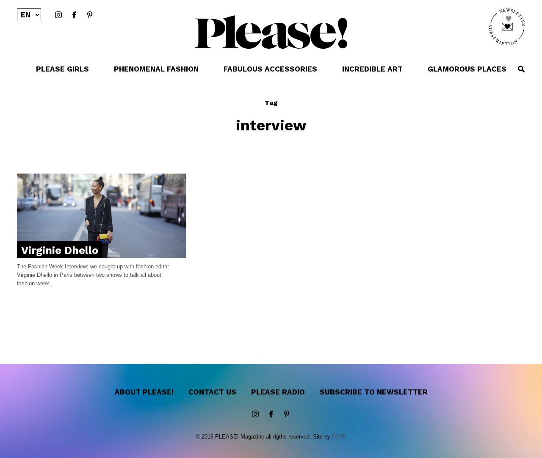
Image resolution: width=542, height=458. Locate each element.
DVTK (339, 436)
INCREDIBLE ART (372, 69)
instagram (58, 15)
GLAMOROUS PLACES (467, 69)
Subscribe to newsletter (374, 392)
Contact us (212, 392)
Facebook (74, 15)
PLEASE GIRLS (62, 69)
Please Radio (278, 392)
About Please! (144, 392)
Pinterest (90, 15)
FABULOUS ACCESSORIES (270, 69)
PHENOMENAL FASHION (156, 69)
